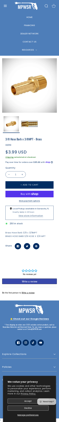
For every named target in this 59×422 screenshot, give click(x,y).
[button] (5, 6)
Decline (28, 408)
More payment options (29, 201)
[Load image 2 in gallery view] (29, 124)
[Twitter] (27, 246)
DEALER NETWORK (29, 33)
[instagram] (26, 343)
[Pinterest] (36, 246)
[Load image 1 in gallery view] (11, 124)
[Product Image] (29, 85)
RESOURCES (28, 49)
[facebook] (18, 343)
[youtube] (41, 343)
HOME (29, 17)
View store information (30, 215)
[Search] (46, 6)
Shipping (9, 157)
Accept (28, 401)
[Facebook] (18, 246)
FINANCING (29, 25)
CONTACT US (30, 41)
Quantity (10, 167)
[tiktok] (33, 343)
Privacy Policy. (28, 393)
